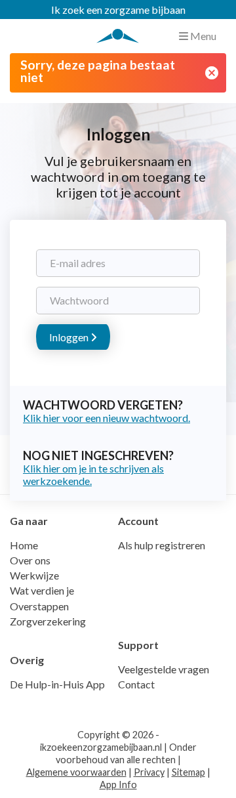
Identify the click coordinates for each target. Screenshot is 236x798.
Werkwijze (34, 575)
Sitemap (188, 772)
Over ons (30, 560)
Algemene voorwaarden (76, 772)
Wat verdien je (42, 590)
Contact (136, 684)
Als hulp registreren (161, 545)
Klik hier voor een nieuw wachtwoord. (106, 417)
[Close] (212, 73)
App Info (118, 784)
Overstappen (39, 606)
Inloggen (69, 337)
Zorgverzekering (48, 621)
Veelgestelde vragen (163, 669)
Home (24, 545)
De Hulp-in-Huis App (57, 684)
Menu (202, 36)
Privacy (149, 772)
